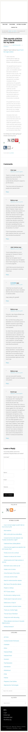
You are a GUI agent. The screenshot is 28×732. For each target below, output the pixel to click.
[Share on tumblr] (5, 147)
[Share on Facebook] (5, 144)
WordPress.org (7, 719)
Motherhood (7, 670)
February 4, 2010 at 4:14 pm (16, 284)
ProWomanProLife (14, 11)
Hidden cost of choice (10, 569)
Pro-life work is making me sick (12, 595)
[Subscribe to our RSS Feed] (11, 510)
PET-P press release (9, 591)
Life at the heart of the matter (12, 573)
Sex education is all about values (12, 606)
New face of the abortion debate (12, 584)
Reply (7, 192)
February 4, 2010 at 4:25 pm (16, 372)
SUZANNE (13, 283)
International (7, 666)
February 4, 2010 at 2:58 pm (16, 171)
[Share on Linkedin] (20, 144)
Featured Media (8, 652)
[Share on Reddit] (13, 140)
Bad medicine (7, 530)
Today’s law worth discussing (11, 617)
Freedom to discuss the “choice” (12, 556)
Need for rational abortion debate (13, 580)
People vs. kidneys (9, 588)
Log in (5, 712)
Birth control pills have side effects (13, 534)
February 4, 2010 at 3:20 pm (16, 201)
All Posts (11, 152)
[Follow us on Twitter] (7, 510)
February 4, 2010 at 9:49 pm (16, 393)
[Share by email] (9, 147)
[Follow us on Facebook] (4, 513)
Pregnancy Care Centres (10, 681)
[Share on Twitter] (9, 140)
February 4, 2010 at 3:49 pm (16, 248)
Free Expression (8, 663)
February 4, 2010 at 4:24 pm (16, 310)
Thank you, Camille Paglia (10, 610)
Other (5, 674)
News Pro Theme (16, 726)
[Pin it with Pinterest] (16, 140)
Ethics (5, 648)
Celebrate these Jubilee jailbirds (12, 543)
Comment (7, 457)
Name (5, 472)
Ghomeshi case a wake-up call (12, 565)
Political (6, 677)
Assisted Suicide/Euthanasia (11, 641)
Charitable (6, 644)
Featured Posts (8, 655)
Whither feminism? (9, 626)
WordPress (15, 728)
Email (5, 479)
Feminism (6, 659)
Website (6, 487)
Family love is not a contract (11, 552)
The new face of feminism (11, 613)
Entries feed (7, 715)
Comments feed (8, 717)
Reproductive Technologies (11, 685)
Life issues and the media (10, 577)
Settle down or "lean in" (10, 602)
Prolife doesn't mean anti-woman (13, 599)
